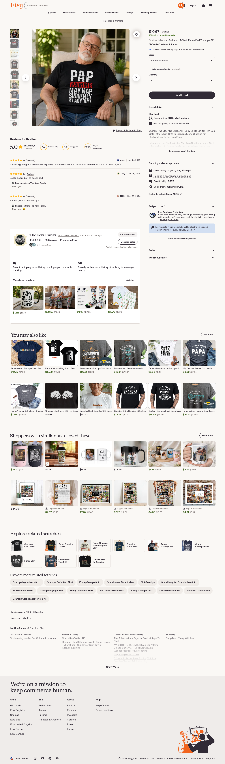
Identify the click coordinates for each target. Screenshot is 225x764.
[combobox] (100, 5)
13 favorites (38, 612)
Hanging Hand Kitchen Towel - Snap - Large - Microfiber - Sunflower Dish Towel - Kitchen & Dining (86, 645)
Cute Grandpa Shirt (171, 591)
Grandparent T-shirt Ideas (122, 583)
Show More (112, 666)
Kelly (122, 173)
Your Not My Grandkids (113, 591)
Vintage (129, 12)
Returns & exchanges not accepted (172, 175)
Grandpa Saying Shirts (53, 591)
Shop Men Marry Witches (180, 638)
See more (208, 334)
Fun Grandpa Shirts (24, 591)
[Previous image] (25, 77)
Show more (207, 435)
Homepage (107, 21)
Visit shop (130, 280)
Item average (29, 145)
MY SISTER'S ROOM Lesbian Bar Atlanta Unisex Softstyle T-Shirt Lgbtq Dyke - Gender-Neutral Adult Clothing (136, 647)
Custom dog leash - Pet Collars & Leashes (33, 638)
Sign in (193, 5)
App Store (20, 744)
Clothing (119, 21)
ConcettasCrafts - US (73, 638)
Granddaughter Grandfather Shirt (180, 583)
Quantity (153, 74)
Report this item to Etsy (129, 130)
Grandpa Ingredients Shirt (28, 583)
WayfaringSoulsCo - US (126, 654)
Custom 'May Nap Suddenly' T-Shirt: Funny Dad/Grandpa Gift (181, 40)
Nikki (122, 196)
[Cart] (210, 5)
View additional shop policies (182, 238)
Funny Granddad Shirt (83, 591)
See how (191, 230)
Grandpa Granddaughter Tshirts (31, 600)
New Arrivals (69, 12)
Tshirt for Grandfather (200, 591)
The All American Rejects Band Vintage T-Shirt (137, 640)
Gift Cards (169, 12)
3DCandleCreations (158, 44)
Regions (210, 758)
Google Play (43, 744)
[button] (127, 242)
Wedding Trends (149, 12)
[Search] (181, 5)
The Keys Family (42, 235)
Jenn (122, 160)
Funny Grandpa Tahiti (143, 591)
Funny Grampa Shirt (91, 583)
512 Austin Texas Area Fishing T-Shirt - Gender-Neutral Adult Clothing (135, 660)
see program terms (169, 219)
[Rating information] (30, 240)
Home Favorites (90, 12)
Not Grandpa (149, 583)
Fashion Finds (111, 12)
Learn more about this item (182, 151)
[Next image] (136, 77)
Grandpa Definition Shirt (61, 583)
